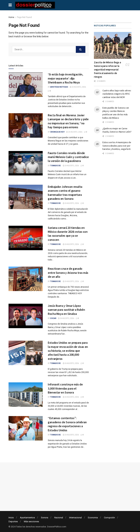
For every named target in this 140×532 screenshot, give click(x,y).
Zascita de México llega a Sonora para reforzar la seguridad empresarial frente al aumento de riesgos (107, 69)
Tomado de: (55, 166)
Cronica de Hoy (57, 132)
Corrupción (109, 517)
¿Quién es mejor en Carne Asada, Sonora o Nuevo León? (116, 130)
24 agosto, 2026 (78, 87)
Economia (93, 517)
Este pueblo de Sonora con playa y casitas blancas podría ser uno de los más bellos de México (115, 112)
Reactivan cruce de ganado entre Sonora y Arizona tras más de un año (68, 273)
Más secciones (31, 521)
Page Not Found (24, 17)
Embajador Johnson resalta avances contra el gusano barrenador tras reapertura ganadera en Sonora (65, 193)
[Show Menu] (10, 5)
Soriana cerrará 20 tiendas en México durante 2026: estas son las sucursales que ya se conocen (67, 234)
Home (11, 17)
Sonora (44, 517)
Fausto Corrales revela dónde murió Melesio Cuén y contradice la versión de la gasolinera (68, 157)
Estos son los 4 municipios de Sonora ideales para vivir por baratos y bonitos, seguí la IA (116, 145)
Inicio (11, 517)
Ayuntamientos (27, 517)
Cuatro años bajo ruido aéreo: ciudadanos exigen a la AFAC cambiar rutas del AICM (116, 94)
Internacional (75, 517)
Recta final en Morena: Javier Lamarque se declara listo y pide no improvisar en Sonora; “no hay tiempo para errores (68, 121)
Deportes (13, 521)
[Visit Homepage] (35, 5)
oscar (53, 318)
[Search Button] (80, 49)
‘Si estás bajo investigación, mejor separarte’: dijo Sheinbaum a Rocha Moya (65, 78)
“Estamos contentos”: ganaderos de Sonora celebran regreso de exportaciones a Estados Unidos (67, 424)
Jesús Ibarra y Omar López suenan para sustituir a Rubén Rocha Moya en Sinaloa (66, 310)
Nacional (58, 517)
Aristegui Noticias (59, 87)
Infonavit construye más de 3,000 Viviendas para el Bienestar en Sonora (65, 388)
